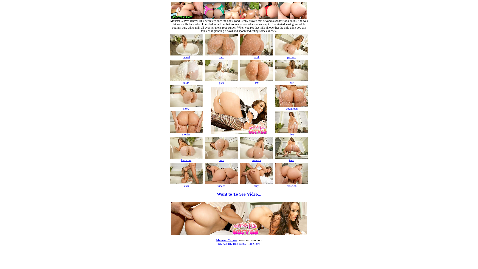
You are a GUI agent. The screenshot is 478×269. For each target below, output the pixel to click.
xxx (221, 57)
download (292, 108)
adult (257, 57)
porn (221, 160)
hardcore (186, 160)
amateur (256, 160)
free (291, 134)
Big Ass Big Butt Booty (232, 243)
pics (221, 82)
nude (186, 82)
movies (186, 134)
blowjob (292, 186)
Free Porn (254, 243)
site (292, 82)
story (186, 108)
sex (257, 82)
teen (291, 160)
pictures (291, 57)
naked (186, 57)
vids (186, 186)
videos (221, 186)
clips (256, 186)
